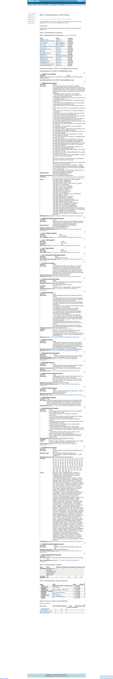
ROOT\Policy (45, 19)
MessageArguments (45, 53)
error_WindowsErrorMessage (48, 46)
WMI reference (31, 15)
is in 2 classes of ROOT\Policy (61, 237)
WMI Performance (31, 19)
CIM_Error (51, 19)
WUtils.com (106, 677)
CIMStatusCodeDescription (47, 41)
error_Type (43, 45)
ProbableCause (44, 62)
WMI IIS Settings (31, 21)
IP (50, 4)
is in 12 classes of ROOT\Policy (63, 443)
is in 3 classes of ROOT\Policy (61, 215)
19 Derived (72, 35)
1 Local (66, 35)
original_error (43, 56)
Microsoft (65, 22)
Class (41, 21)
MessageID (43, 54)
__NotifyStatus (44, 610)
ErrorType (42, 50)
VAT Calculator (61, 4)
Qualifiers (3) (61, 21)
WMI (41, 19)
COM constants (31, 23)
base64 (34, 4)
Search (39, 4)
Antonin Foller (64, 676)
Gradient (54, 4)
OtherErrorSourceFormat (46, 57)
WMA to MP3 (45, 4)
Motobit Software (56, 676)
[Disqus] (62, 628)
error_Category (44, 42)
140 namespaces (44, 78)
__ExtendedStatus (45, 608)
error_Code (43, 43)
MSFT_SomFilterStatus (46, 611)
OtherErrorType (44, 58)
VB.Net (55, 22)
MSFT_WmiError (57, 19)
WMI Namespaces (31, 17)
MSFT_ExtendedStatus (66, 19)
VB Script (47, 22)
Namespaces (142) (76, 21)
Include (29, 4)
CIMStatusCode (44, 39)
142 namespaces (77, 215)
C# (51, 22)
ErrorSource (43, 47)
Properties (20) (53, 21)
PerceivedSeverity (45, 61)
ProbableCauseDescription (47, 64)
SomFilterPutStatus (45, 612)
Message (42, 51)
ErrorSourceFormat (45, 49)
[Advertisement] (56, 9)
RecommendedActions (46, 65)
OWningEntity (43, 60)
